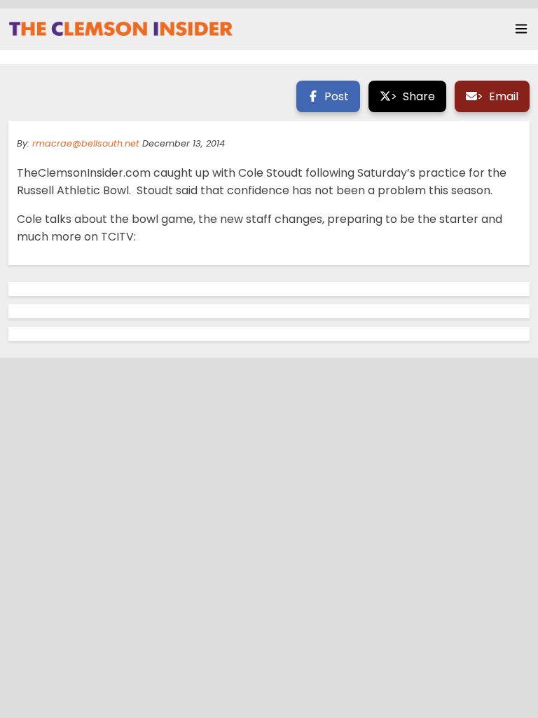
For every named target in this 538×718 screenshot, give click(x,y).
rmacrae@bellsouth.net (85, 143)
